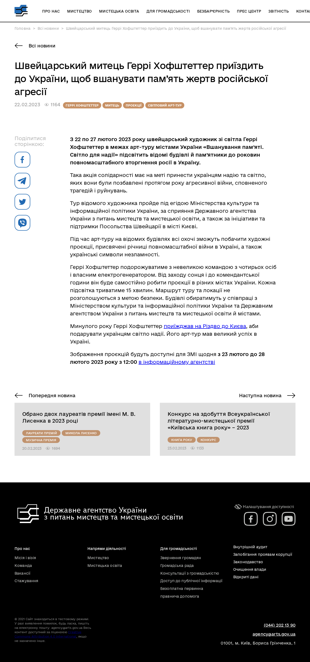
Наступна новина (260, 395)
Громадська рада (177, 565)
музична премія (41, 440)
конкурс (208, 439)
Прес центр (249, 11)
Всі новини (42, 45)
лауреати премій (41, 433)
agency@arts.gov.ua (274, 634)
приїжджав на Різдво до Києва (205, 326)
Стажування (26, 581)
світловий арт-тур (165, 105)
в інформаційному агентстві (177, 362)
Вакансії (22, 573)
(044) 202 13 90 (279, 625)
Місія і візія (25, 558)
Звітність (278, 11)
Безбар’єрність (213, 11)
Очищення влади (249, 569)
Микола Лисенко (81, 433)
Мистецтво (79, 11)
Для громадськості (168, 11)
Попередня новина (52, 395)
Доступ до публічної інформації (191, 581)
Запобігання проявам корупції (262, 554)
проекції (133, 105)
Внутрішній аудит (250, 547)
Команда (23, 565)
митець (112, 105)
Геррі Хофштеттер (82, 105)
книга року (181, 439)
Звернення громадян (180, 558)
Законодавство (248, 562)
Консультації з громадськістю (189, 573)
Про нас (51, 11)
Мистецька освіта (119, 11)
